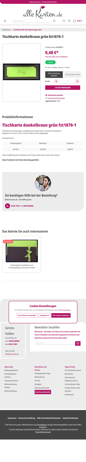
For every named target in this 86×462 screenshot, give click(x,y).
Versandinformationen (43, 432)
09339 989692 (28, 206)
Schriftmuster (69, 394)
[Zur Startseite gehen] (43, 12)
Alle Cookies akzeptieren (61, 315)
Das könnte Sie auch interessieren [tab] (25, 231)
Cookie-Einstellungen (70, 418)
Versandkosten (42, 424)
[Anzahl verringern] (56, 81)
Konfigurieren (44, 315)
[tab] (17, 117)
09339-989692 (14, 341)
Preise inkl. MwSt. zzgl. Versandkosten (56, 56)
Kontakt (37, 380)
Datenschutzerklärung (26, 418)
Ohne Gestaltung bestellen (54, 74)
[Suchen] (54, 21)
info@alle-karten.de (12, 354)
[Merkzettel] (64, 21)
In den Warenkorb (62, 87)
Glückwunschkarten (11, 380)
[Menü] (5, 21)
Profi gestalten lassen (72, 74)
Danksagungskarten (11, 370)
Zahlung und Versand (42, 388)
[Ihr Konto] (69, 21)
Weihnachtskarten (10, 391)
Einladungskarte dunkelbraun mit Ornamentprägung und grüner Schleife (22, 266)
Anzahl (47, 81)
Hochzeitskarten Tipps (72, 384)
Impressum (12, 418)
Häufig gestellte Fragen (43, 373)
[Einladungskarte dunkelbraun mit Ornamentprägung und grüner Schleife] (22, 251)
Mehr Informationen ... (65, 310)
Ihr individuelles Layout (73, 370)
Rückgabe (38, 384)
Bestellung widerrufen (42, 392)
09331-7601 (13, 344)
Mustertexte (69, 374)
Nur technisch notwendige (27, 315)
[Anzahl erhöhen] (77, 81)
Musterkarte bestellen (55, 95)
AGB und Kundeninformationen (49, 418)
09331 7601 (15, 206)
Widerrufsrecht (40, 377)
